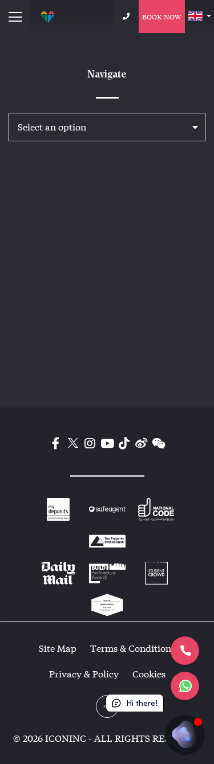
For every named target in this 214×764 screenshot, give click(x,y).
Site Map (57, 648)
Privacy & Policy (84, 674)
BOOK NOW (161, 16)
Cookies (148, 674)
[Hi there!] (185, 735)
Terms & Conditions (132, 648)
